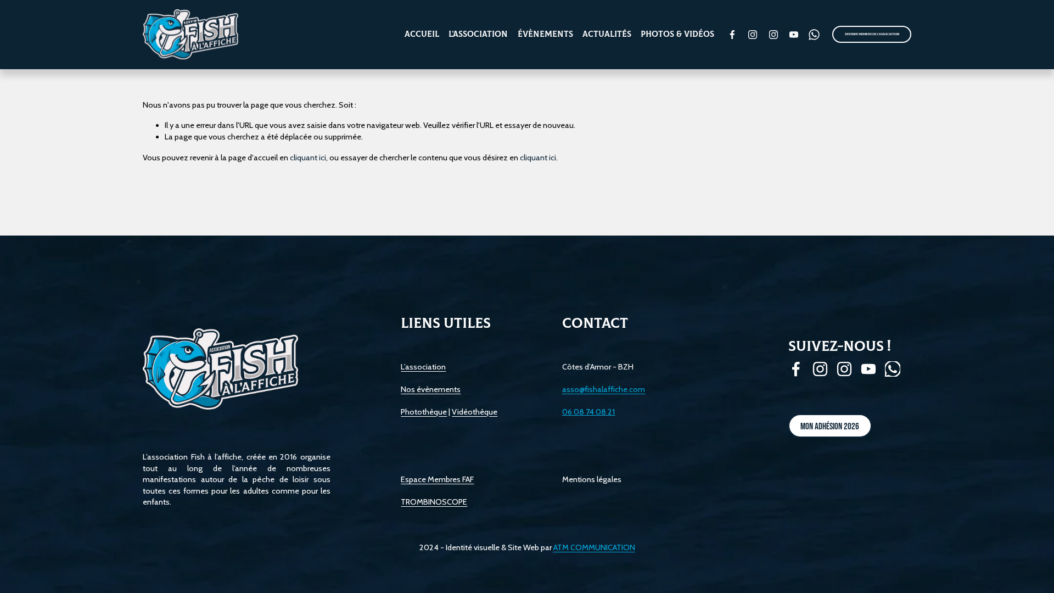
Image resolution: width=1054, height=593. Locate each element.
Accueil (422, 34)
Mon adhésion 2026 (829, 426)
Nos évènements (431, 389)
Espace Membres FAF (437, 479)
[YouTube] (793, 34)
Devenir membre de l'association (872, 34)
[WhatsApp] (814, 34)
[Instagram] (752, 34)
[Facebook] (732, 34)
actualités (606, 34)
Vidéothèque (474, 412)
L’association (423, 367)
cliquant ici (308, 158)
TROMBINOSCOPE (434, 502)
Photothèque (424, 412)
